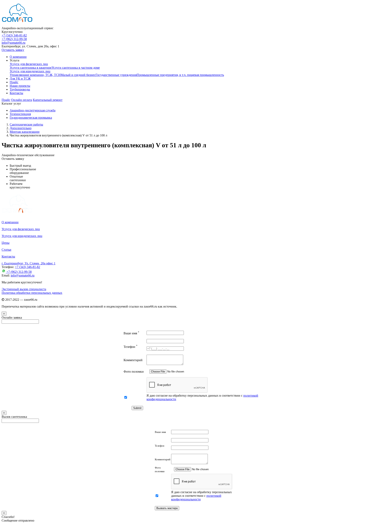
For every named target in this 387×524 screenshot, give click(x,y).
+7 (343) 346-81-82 (14, 35)
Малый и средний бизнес (78, 75)
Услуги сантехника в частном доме (76, 67)
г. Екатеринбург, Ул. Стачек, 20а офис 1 (28, 263)
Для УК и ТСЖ (20, 78)
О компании (18, 56)
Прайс (14, 82)
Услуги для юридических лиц (30, 71)
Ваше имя (131, 333)
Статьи (6, 249)
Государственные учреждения (116, 75)
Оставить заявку (13, 50)
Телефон (130, 346)
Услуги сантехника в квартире (31, 67)
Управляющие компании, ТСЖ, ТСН (35, 75)
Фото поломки (134, 371)
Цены (5, 242)
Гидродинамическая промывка (31, 117)
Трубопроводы (20, 89)
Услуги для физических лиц (29, 64)
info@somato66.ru (22, 275)
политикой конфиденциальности (196, 497)
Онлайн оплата (21, 100)
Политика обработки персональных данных (32, 292)
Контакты (16, 93)
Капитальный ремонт (47, 100)
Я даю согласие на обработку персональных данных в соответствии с (201, 495)
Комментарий (133, 360)
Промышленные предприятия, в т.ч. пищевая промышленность (180, 75)
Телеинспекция (20, 114)
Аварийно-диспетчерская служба (32, 110)
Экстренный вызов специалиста (24, 289)
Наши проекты (20, 85)
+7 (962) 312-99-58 (14, 39)
